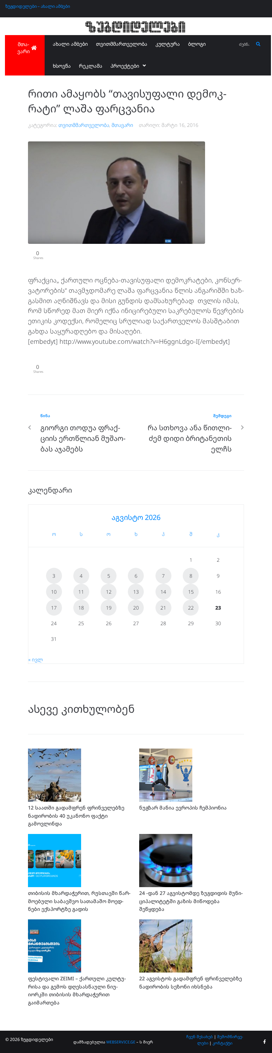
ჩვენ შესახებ (199, 1036)
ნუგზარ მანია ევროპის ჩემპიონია (183, 807)
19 (109, 607)
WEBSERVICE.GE (120, 1041)
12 (109, 591)
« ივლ (35, 659)
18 (81, 607)
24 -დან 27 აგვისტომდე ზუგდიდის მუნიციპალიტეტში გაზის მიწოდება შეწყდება (191, 901)
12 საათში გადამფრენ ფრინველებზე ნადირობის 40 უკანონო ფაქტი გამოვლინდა (76, 815)
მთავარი (122, 125)
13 (136, 591)
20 (136, 607)
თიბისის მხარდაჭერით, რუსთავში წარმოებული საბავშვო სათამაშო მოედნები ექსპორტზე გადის (79, 901)
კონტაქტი (222, 1043)
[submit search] (258, 44)
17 (54, 607)
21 (163, 607)
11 (81, 591)
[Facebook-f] (264, 1042)
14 (163, 591)
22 (191, 607)
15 (191, 591)
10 (54, 591)
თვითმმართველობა (83, 125)
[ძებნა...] (244, 44)
